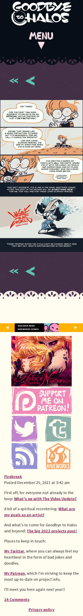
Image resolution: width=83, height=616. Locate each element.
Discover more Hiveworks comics (28, 327)
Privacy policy (42, 609)
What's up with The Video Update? (45, 499)
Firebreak (13, 476)
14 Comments (16, 599)
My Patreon (14, 573)
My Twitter (14, 551)
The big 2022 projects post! (52, 531)
